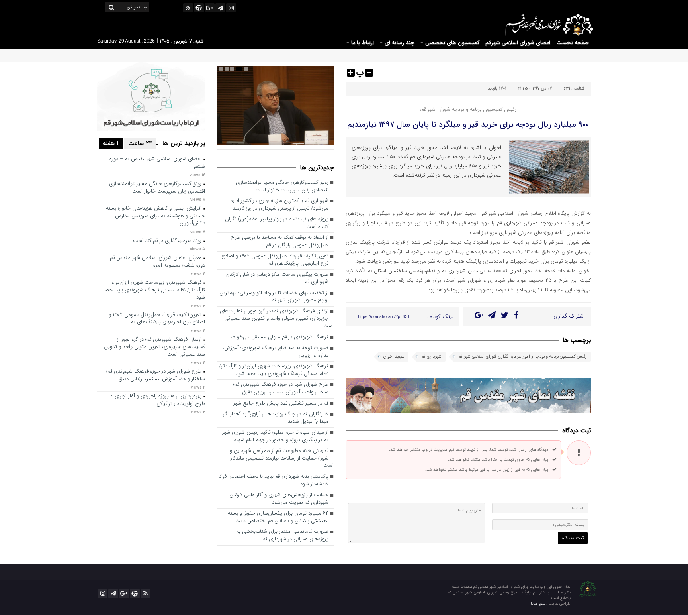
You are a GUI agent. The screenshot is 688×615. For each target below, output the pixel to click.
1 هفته (111, 143)
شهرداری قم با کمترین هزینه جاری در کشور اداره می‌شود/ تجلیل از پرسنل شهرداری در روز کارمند (279, 204)
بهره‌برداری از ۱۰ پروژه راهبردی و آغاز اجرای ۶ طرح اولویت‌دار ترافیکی (157, 400)
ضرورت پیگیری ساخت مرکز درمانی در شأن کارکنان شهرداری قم (276, 278)
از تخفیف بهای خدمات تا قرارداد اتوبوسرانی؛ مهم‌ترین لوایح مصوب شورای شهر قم (273, 297)
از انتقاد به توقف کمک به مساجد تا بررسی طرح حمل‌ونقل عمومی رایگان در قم (279, 241)
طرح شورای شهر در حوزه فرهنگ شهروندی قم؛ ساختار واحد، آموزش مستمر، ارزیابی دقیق (280, 388)
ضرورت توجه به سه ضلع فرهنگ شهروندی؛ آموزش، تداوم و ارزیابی (275, 352)
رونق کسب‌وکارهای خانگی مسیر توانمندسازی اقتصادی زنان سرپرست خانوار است (282, 186)
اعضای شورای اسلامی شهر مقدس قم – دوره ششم (157, 163)
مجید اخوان (394, 356)
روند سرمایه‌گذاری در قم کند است (167, 241)
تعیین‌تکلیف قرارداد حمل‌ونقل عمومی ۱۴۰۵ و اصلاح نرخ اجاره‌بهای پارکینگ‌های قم (274, 260)
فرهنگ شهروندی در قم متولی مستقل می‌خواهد (278, 337)
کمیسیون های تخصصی (452, 42)
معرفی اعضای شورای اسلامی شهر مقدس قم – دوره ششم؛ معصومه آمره (155, 261)
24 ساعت (140, 143)
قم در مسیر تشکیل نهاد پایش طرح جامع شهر (280, 403)
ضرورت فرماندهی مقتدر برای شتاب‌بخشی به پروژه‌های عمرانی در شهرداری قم (282, 535)
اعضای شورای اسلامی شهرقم (517, 42)
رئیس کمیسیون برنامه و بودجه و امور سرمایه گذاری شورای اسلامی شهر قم (522, 356)
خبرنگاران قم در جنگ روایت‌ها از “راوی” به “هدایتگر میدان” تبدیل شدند (275, 418)
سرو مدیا (538, 604)
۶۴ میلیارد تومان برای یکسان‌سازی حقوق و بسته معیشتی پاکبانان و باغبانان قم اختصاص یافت (278, 517)
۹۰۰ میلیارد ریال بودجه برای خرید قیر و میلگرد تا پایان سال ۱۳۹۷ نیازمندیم (468, 124)
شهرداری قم (431, 356)
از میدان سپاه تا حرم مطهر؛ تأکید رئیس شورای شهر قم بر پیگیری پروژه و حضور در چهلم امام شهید (275, 436)
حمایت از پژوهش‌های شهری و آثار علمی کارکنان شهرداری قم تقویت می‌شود (278, 499)
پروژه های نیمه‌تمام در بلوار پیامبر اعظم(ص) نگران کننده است (276, 223)
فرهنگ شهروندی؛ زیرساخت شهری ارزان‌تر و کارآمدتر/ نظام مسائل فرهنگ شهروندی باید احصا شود (273, 370)
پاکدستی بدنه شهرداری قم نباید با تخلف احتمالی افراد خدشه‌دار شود (273, 480)
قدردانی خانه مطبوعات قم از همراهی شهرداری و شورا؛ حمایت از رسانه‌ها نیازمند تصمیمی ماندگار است (282, 458)
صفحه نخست (572, 42)
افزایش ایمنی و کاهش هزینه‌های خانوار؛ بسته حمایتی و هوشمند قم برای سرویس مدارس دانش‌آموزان (155, 216)
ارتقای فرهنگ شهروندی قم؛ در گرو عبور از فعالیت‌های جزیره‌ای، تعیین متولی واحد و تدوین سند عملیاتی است (277, 319)
